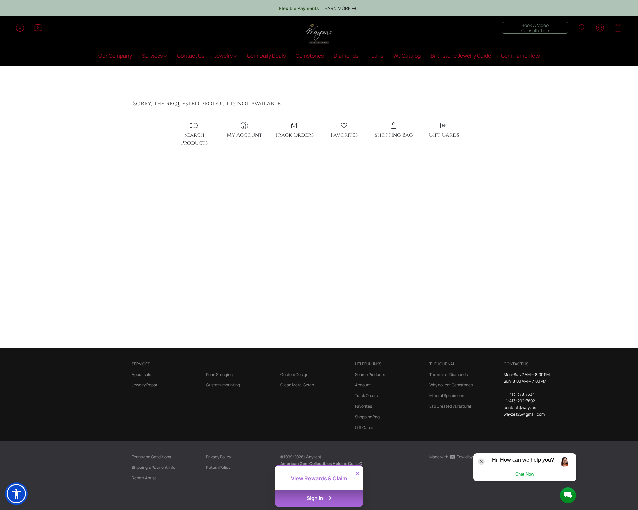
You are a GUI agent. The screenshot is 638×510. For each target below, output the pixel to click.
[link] (340, 8)
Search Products (194, 139)
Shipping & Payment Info (153, 467)
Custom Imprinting (223, 385)
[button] (319, 34)
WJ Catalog (407, 55)
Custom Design (294, 374)
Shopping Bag (394, 135)
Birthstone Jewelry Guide (461, 55)
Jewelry (224, 55)
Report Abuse (144, 478)
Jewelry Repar (144, 385)
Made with (461, 457)
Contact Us (190, 55)
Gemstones (310, 55)
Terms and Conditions (151, 457)
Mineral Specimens (446, 395)
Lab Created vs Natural (450, 406)
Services (153, 55)
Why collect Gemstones (451, 385)
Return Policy (218, 467)
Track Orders (294, 135)
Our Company (115, 55)
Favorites (344, 135)
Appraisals (141, 374)
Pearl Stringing (219, 374)
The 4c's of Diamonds (448, 374)
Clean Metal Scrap (297, 385)
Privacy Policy (218, 457)
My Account (244, 135)
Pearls (375, 55)
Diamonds (346, 55)
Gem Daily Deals (266, 55)
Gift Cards (444, 135)
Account (363, 385)
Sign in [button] (315, 498)
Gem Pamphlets (520, 55)
